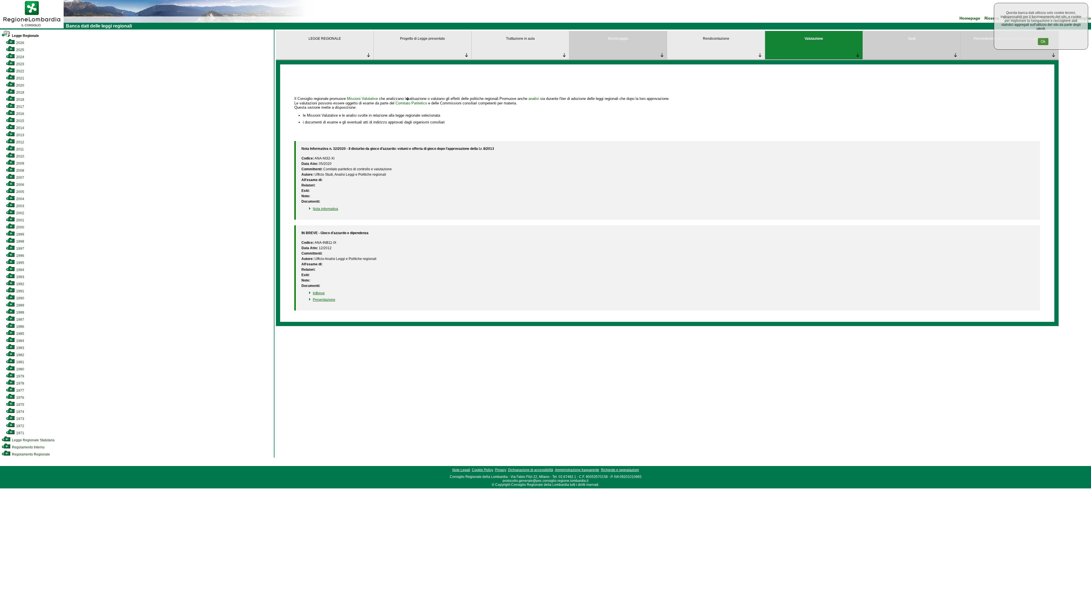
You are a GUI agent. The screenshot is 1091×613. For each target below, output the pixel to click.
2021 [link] (19, 78)
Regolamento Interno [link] (28, 447)
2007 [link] (19, 178)
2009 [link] (19, 163)
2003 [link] (19, 206)
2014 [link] (19, 128)
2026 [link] (19, 43)
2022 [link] (19, 71)
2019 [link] (19, 93)
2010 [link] (19, 156)
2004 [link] (19, 199)
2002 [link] (19, 213)
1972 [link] (19, 426)
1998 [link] (19, 241)
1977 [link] (19, 390)
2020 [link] (19, 85)
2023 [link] (19, 64)
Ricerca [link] (991, 18)
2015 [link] (19, 121)
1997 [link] (19, 249)
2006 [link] (19, 185)
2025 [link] (19, 50)
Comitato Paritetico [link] (411, 103)
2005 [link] (19, 192)
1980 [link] (19, 369)
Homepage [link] (969, 18)
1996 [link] (19, 256)
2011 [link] (19, 149)
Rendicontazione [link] (716, 39)
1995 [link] (19, 263)
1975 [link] (19, 405)
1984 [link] (19, 341)
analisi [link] (533, 98)
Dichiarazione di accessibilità (530, 470)
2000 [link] (19, 227)
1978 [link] (19, 383)
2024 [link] (19, 57)
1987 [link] (19, 320)
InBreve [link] (319, 293)
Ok (1043, 41)
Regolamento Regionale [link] (30, 454)
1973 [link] (19, 419)
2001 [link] (19, 220)
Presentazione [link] (324, 300)
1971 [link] (19, 433)
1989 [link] (19, 305)
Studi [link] (912, 39)
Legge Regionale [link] (25, 36)
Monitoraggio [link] (618, 39)
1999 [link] (19, 234)
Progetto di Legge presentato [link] (422, 39)
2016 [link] (19, 114)
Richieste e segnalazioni (620, 470)
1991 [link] (19, 291)
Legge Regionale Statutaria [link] (33, 440)
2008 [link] (19, 171)
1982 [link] (19, 355)
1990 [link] (19, 298)
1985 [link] (19, 334)
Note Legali (461, 470)
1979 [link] (19, 376)
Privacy (500, 470)
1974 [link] (19, 412)
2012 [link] (19, 142)
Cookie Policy (482, 470)
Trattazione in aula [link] (520, 39)
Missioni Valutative (362, 98)
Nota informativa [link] (325, 209)
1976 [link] (19, 398)
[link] (32, 27)
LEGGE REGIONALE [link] (325, 39)
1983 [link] (19, 348)
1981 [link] (19, 362)
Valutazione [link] (814, 39)
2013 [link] (19, 135)
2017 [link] (19, 107)
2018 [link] (19, 100)
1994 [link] (19, 270)
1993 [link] (19, 277)
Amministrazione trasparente (577, 470)
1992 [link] (19, 284)
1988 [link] (19, 312)
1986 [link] (19, 327)
